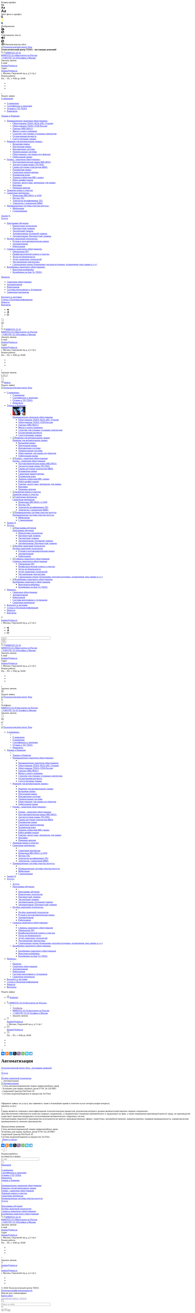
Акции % (5, 216)
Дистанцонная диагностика (26, 262)
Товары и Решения (10, 116)
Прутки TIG (18, 198)
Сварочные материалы (18, 193)
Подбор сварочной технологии (22, 238)
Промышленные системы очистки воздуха (28, 206)
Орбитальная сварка (22, 157)
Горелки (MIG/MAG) (23, 128)
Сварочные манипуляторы (25, 172)
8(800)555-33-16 (13, 52)
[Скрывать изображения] (2, 32)
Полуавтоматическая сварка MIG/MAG (32, 162)
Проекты (5, 277)
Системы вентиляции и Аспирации (24, 289)
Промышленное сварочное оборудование (27, 121)
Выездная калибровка (23, 269)
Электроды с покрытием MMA (28, 203)
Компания (6, 1165)
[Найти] (3, 641)
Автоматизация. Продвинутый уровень (32, 236)
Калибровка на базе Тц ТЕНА (27, 272)
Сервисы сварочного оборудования (24, 249)
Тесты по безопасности (24, 256)
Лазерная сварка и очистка (20, 190)
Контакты (6, 305)
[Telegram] (8, 312)
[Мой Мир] (11, 1053)
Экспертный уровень (23, 231)
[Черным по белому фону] (2, 17)
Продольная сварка (22, 146)
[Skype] (27, 1053)
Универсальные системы (25, 151)
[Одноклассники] (7, 1053)
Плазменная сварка (22, 169)
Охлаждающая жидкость (24, 136)
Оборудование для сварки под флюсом (31, 154)
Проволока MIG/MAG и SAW (27, 195)
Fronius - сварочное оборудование (23, 159)
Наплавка (17, 185)
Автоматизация (20, 244)
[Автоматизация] (10, 1083)
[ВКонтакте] (8, 309)
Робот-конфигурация (23, 180)
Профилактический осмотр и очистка (31, 254)
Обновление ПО (21, 251)
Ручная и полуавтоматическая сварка (31, 241)
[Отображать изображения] (2, 29)
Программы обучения (18, 223)
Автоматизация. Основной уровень (30, 233)
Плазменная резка (21, 175)
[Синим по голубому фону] (2, 23)
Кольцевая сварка (21, 144)
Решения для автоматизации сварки (24, 141)
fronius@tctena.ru (9, 65)
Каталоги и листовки (11, 297)
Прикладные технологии (25, 226)
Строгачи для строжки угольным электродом (35, 133)
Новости (5, 302)
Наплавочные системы (24, 149)
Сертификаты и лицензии (19, 106)
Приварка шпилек (21, 188)
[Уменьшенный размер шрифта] (2, 5)
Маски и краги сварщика (25, 131)
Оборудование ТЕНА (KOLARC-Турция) (33, 123)
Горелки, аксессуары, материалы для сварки (34, 182)
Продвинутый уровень (24, 228)
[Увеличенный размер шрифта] (3, 11)
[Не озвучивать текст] (2, 42)
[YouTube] (8, 315)
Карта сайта (7, 1295)
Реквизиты (12, 111)
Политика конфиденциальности (16, 1290)
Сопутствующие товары (24, 139)
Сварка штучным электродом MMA (30, 167)
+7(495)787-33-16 (18, 58)
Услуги (4, 218)
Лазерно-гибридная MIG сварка (28, 177)
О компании (7, 98)
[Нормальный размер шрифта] (3, 8)
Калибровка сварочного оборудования (26, 267)
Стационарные (20, 211)
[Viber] (19, 1053)
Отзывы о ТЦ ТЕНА (17, 108)
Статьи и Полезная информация (16, 299)
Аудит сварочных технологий (27, 259)
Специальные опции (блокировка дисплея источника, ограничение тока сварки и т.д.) (55, 264)
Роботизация (19, 246)
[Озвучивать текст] (3, 38)
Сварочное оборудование (19, 282)
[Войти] (2, 323)
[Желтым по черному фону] (2, 20)
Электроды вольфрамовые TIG (28, 200)
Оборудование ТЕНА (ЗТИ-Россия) (30, 126)
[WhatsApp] (23, 1053)
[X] (15, 1053)
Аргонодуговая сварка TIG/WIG (28, 164)
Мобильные (18, 208)
